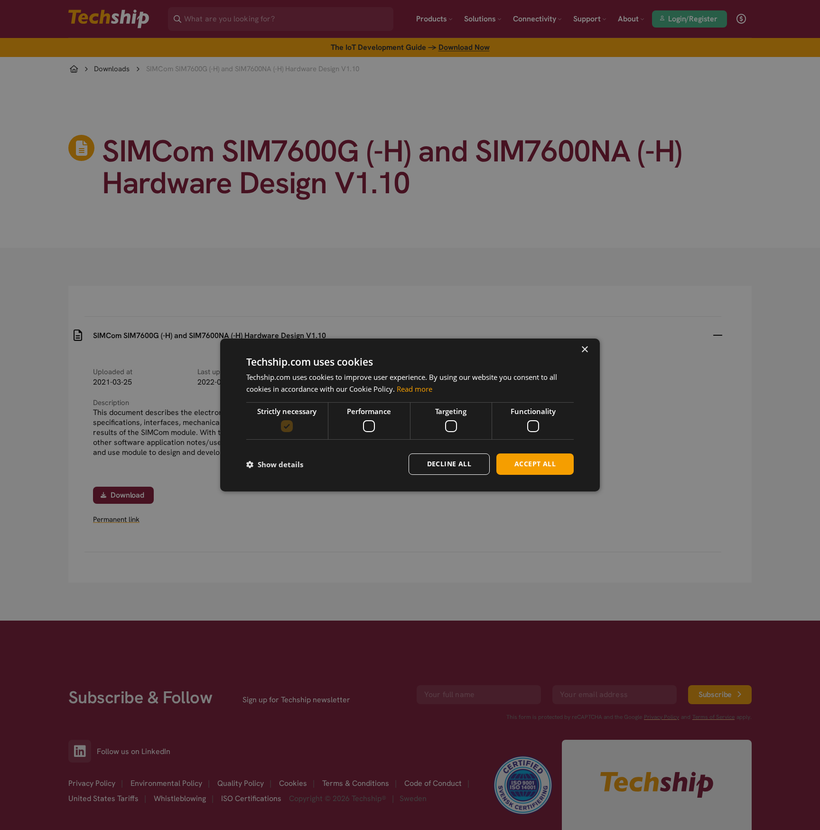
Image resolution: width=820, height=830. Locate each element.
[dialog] (410, 415)
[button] (274, 464)
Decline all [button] (449, 463)
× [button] (584, 349)
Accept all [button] (535, 463)
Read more (414, 389)
